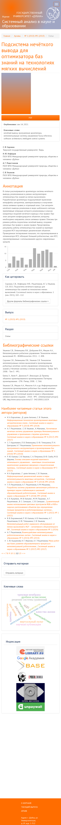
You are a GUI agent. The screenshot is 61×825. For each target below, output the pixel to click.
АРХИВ (24, 811)
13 (20, 553)
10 (11, 553)
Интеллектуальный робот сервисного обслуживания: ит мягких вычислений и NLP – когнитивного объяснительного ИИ (32, 527)
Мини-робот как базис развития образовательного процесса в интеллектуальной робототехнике (33, 543)
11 (14, 553)
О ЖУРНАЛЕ (26, 803)
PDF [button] (30, 118)
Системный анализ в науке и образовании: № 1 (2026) (34, 529)
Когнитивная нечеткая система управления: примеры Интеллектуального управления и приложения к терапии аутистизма (33, 431)
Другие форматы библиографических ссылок (27, 301)
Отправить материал (14, 573)
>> (24, 553)
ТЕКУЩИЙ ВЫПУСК (29, 807)
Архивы (17, 36)
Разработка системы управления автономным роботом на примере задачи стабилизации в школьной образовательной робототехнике (32, 490)
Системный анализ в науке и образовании (28, 23)
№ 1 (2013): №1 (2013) (34, 36)
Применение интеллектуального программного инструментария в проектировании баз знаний (33, 448)
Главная (7, 36)
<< (2, 553)
